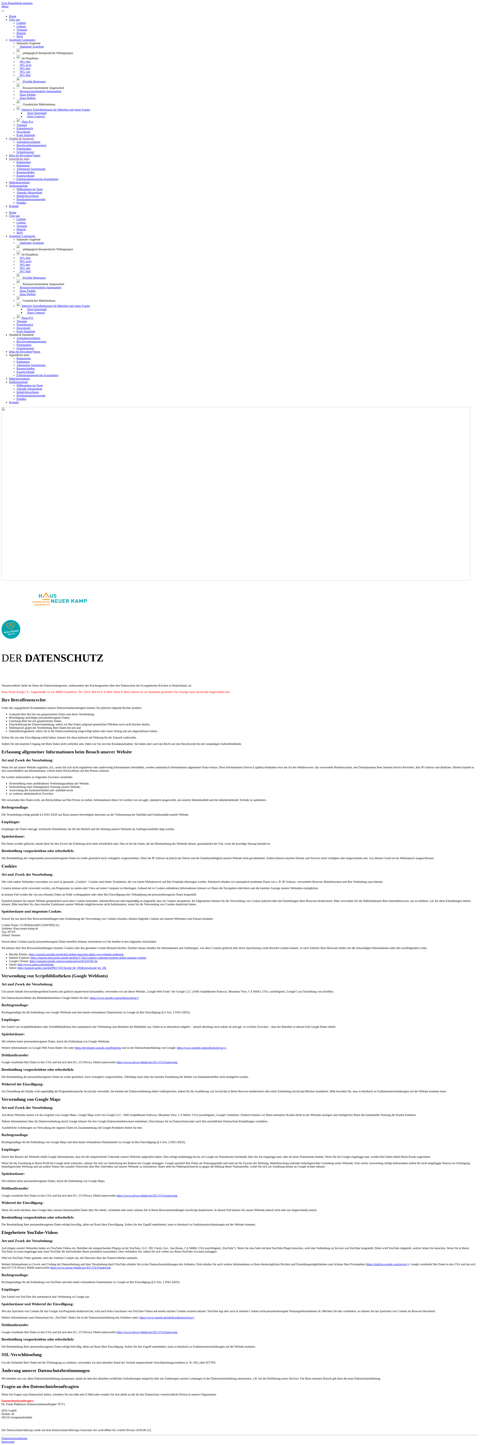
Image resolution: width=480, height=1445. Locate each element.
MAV (19, 36)
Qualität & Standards (21, 138)
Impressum (8, 1441)
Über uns (14, 19)
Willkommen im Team (29, 189)
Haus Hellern (27, 98)
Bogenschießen (25, 172)
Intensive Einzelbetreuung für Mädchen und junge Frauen (55, 109)
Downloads (23, 131)
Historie (21, 33)
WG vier (24, 71)
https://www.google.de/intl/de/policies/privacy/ (167, 1317)
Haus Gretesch (36, 116)
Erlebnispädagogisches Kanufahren (37, 179)
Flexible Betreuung (34, 81)
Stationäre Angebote (31, 46)
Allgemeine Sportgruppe (31, 169)
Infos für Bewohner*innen (24, 155)
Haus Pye (27, 121)
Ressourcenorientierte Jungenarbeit (40, 91)
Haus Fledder (27, 94)
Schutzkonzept (25, 152)
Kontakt (14, 206)
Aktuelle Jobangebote (29, 192)
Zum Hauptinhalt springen (17, 3)
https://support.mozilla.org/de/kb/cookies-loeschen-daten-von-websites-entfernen (76, 954)
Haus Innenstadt (36, 113)
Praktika (21, 202)
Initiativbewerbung (27, 196)
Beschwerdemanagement (31, 145)
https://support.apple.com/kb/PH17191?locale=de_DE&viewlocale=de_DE (61, 967)
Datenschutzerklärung (14, 1438)
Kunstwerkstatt (25, 175)
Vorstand (21, 29)
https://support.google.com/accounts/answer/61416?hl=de (64, 961)
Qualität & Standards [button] (21, 334)
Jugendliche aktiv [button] (19, 355)
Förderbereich (24, 128)
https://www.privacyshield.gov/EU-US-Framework (80, 1267)
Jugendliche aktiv (19, 158)
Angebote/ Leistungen (22, 39)
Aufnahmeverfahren (28, 142)
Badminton (23, 165)
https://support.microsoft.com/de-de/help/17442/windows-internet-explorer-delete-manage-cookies (88, 957)
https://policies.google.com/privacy (387, 1264)
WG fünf (25, 75)
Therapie (21, 125)
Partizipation (23, 148)
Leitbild (21, 23)
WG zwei (25, 65)
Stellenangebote (18, 185)
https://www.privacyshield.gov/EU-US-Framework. (147, 1062)
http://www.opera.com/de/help (36, 964)
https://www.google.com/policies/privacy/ (114, 997)
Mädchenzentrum (19, 182)
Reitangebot (23, 162)
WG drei (24, 68)
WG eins (24, 61)
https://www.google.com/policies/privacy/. (202, 1047)
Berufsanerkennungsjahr (30, 199)
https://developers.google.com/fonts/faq (98, 1047)
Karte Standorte (25, 135)
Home (12, 16)
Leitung (21, 26)
